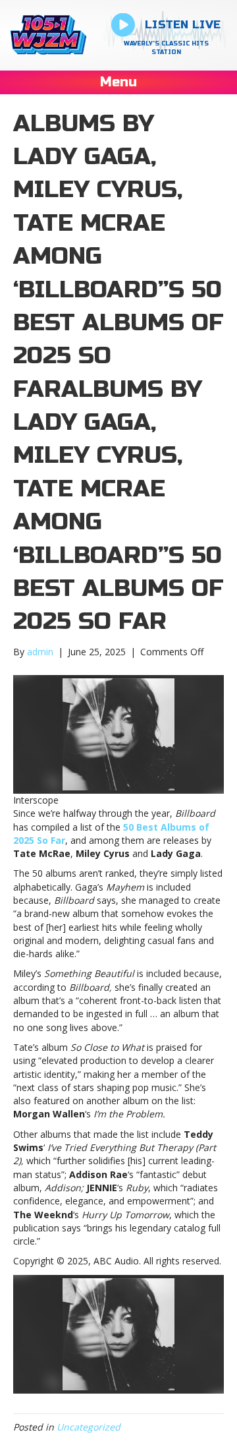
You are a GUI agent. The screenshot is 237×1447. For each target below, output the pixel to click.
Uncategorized (88, 1427)
